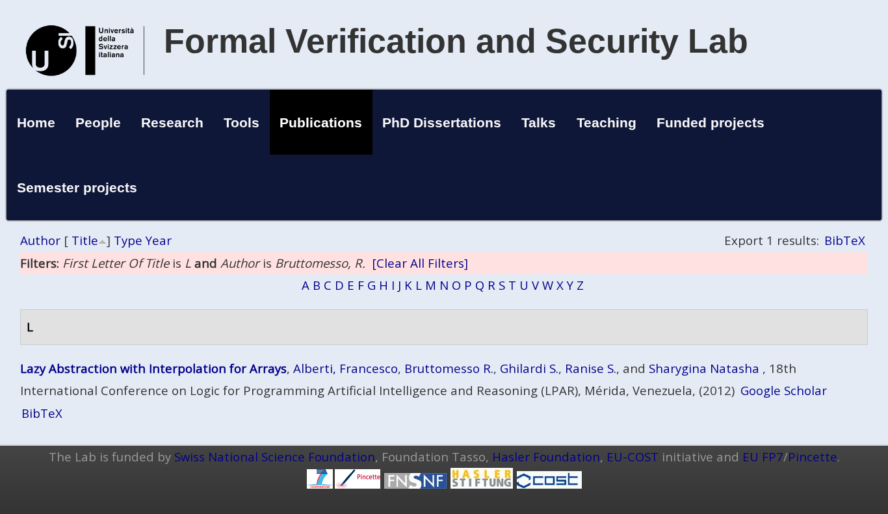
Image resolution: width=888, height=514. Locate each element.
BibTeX (844, 240)
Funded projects (710, 122)
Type (128, 240)
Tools (241, 122)
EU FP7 (762, 456)
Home (36, 122)
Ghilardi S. (529, 368)
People (98, 122)
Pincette (812, 456)
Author (40, 240)
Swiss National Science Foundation (274, 456)
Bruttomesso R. (448, 368)
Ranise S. (590, 368)
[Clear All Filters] (420, 263)
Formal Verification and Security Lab (456, 41)
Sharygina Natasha (704, 368)
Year (159, 240)
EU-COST (633, 456)
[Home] (85, 89)
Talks (538, 122)
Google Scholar (783, 390)
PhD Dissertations (441, 122)
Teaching (606, 122)
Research (172, 122)
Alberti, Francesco (345, 368)
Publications (321, 122)
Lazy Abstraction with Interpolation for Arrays (153, 368)
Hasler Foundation (546, 456)
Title (85, 240)
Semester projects (77, 187)
